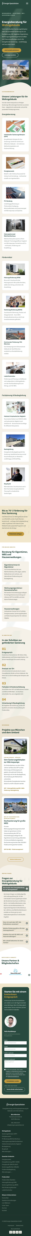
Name (6, 1040)
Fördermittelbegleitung (8, 1170)
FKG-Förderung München (9, 1188)
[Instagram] (13, 1232)
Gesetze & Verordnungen (9, 1200)
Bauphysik (5, 1149)
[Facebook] (20, 1232)
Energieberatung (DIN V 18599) (10, 1162)
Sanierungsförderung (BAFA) (10, 1185)
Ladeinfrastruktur (7, 1190)
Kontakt (4, 1210)
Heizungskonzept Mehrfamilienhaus (12, 1141)
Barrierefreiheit (15, 1229)
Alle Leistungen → (7, 1151)
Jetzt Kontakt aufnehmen (11, 50)
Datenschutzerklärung (13, 1076)
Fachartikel (5, 1198)
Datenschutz (19, 1226)
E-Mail (6, 1046)
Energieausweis (6, 1136)
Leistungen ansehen (10, 55)
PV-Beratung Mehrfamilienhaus (11, 1139)
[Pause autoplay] (29, 975)
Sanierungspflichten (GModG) (10, 1167)
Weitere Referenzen (15, 859)
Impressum (11, 1226)
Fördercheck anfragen (15, 534)
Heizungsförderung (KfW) (9, 1182)
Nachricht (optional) (9, 1059)
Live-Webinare (6, 1203)
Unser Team (5, 1205)
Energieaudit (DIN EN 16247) (10, 1164)
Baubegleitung (6, 1146)
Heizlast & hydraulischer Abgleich (11, 1144)
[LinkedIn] (10, 1232)
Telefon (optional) (8, 1053)
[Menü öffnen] (27, 3)
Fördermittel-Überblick (8, 1180)
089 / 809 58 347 (15, 1123)
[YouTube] (17, 1232)
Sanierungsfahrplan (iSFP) (9, 1134)
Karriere (4, 1208)
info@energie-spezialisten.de (15, 1125)
